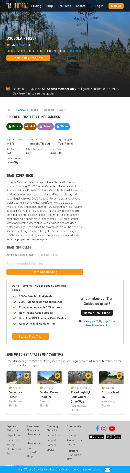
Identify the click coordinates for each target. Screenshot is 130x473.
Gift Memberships (35, 441)
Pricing (36, 6)
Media (50, 450)
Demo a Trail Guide (97, 313)
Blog (49, 6)
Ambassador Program (74, 442)
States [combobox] (80, 6)
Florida (20, 110)
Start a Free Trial (30, 336)
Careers (51, 445)
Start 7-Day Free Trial (28, 58)
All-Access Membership (34, 432)
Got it (107, 470)
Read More (75, 50)
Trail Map (64, 6)
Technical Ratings (12, 442)
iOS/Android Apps (13, 451)
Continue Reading (45, 272)
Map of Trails (14, 435)
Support (51, 440)
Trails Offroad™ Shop (32, 452)
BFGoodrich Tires (74, 457)
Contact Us (53, 435)
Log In (99, 6)
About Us (52, 430)
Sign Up (116, 5)
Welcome (12, 430)
